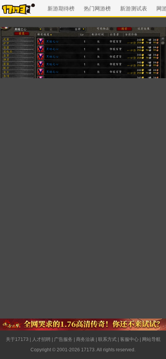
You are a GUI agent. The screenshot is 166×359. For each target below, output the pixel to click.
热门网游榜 (97, 8)
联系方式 (107, 339)
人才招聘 (41, 339)
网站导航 (151, 339)
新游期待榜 (61, 8)
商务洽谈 (85, 339)
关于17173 (17, 339)
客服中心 (129, 339)
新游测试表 (133, 8)
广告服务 (63, 339)
